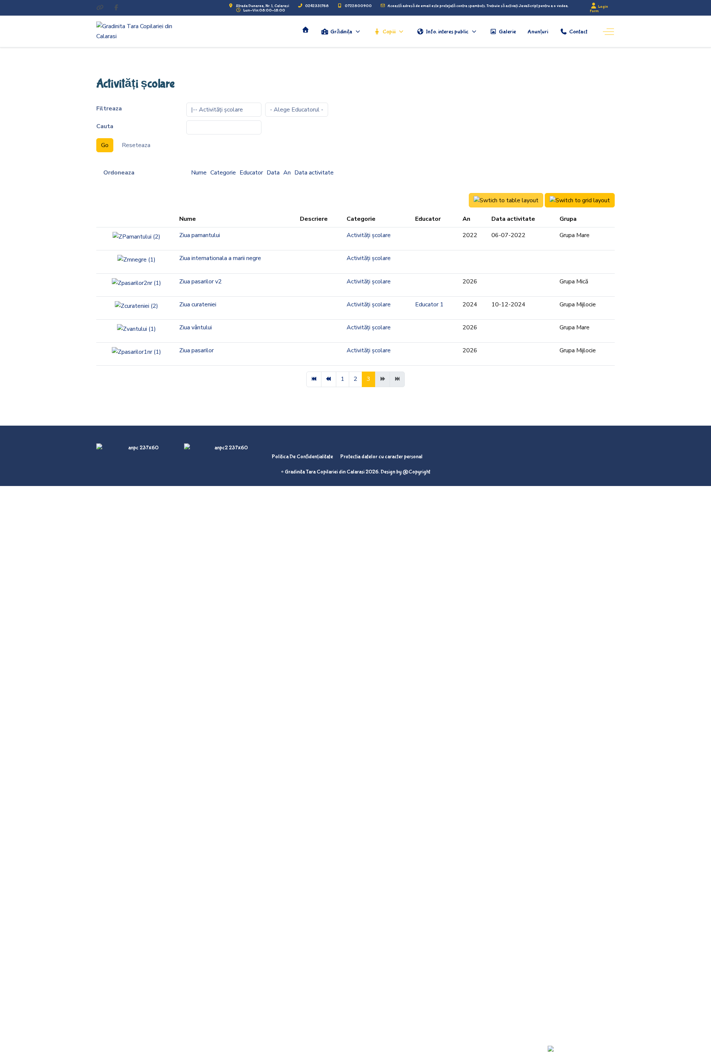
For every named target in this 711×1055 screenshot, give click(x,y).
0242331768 (317, 5)
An (287, 173)
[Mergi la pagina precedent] (328, 379)
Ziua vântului (195, 327)
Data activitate (314, 173)
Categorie (223, 173)
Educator (251, 173)
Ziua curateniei (197, 304)
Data (273, 173)
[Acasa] (305, 30)
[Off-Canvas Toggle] (608, 31)
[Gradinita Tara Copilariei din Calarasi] (142, 31)
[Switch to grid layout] (580, 200)
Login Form (599, 8)
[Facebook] (116, 7)
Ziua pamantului (199, 235)
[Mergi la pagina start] (313, 379)
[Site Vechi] (100, 7)
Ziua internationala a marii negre (220, 258)
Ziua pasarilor (196, 350)
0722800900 (358, 5)
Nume (199, 173)
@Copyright (416, 472)
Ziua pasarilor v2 (200, 281)
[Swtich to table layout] (506, 200)
